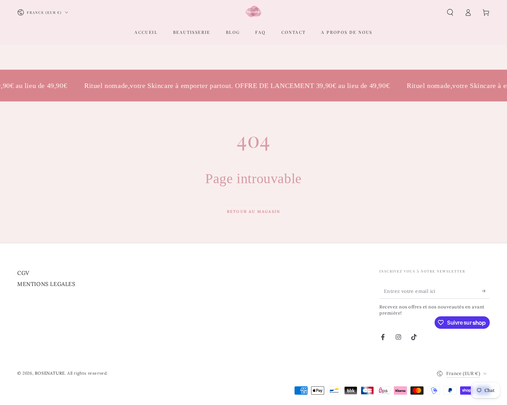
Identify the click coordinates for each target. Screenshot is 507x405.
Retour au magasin (253, 211)
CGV (23, 272)
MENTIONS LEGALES (46, 283)
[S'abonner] (486, 290)
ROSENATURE (50, 373)
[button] (450, 12)
